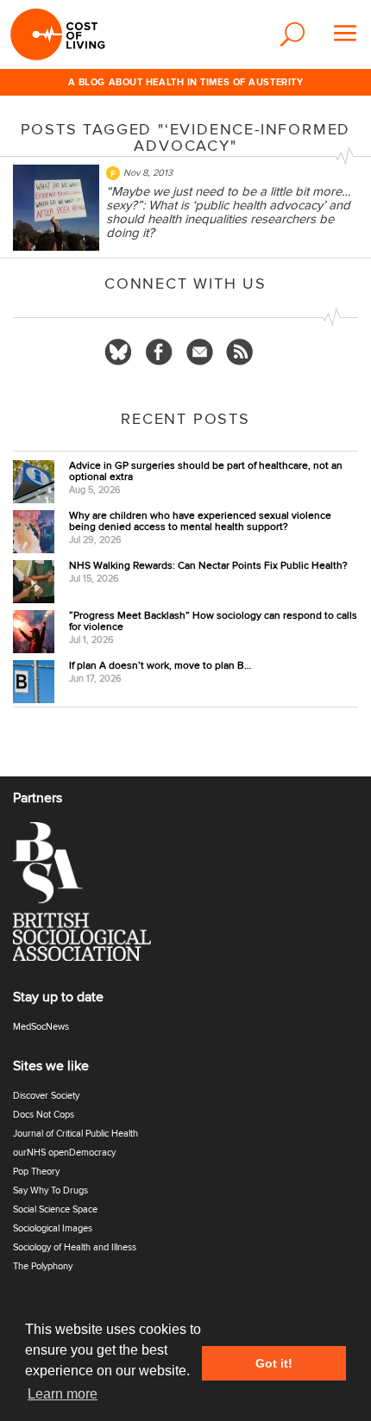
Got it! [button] (273, 1363)
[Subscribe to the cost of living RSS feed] (240, 352)
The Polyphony (42, 1266)
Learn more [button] (62, 1394)
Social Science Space (55, 1209)
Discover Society (46, 1095)
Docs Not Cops (43, 1114)
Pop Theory (36, 1171)
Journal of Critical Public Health (75, 1133)
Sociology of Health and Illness (74, 1247)
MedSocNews (41, 1026)
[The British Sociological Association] (92, 896)
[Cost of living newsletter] (199, 352)
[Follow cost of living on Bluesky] (118, 352)
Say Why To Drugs (50, 1190)
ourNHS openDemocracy (64, 1152)
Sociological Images (52, 1228)
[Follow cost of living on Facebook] (159, 352)
